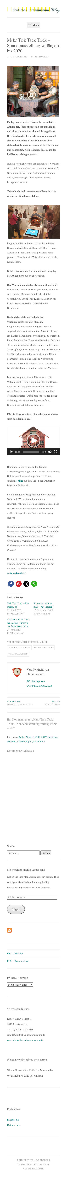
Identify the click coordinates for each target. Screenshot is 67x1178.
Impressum (13, 1119)
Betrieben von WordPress (33, 1160)
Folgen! (16, 909)
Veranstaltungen (18, 654)
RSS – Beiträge (15, 953)
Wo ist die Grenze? (52, 703)
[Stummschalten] (50, 452)
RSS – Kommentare (17, 961)
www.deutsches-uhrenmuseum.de (25, 1040)
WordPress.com (33, 1168)
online (20, 480)
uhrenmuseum (40, 56)
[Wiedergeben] (11, 452)
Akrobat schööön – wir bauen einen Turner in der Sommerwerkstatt (18, 623)
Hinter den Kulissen (19, 648)
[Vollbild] (55, 452)
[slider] (31, 452)
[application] (33, 440)
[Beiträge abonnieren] (9, 931)
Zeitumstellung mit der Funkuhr (20, 703)
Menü (35, 25)
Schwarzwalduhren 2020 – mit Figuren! (43, 605)
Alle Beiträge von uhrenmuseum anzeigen (39, 683)
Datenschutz (13, 1125)
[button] (33, 10)
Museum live (39, 641)
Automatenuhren (16, 573)
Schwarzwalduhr (43, 648)
